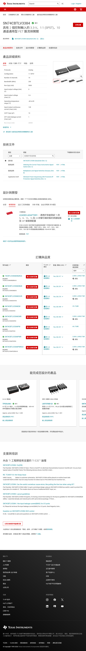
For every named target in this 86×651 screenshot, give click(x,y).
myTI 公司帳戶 (7, 603)
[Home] (14, 3)
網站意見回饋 (57, 643)
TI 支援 (38, 534)
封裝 (47, 576)
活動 (4, 576)
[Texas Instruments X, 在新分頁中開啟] (62, 600)
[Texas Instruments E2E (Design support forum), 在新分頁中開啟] (54, 607)
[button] (5, 9)
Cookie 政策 (14, 643)
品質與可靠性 (50, 580)
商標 (48, 643)
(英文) (42, 39)
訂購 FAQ (6, 611)
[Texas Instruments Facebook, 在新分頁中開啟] (54, 600)
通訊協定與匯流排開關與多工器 (47, 14)
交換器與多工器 (13, 14)
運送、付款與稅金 (9, 607)
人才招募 (6, 565)
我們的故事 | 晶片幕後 (10, 572)
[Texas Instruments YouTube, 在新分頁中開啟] (62, 607)
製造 (4, 583)
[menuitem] (75, 9)
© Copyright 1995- (10, 646)
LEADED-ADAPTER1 (28, 215)
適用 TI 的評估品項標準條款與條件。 (15, 241)
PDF (27, 234)
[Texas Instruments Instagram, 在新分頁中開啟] (47, 600)
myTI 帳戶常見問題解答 (53, 583)
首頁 (4, 14)
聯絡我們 (49, 561)
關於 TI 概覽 (7, 561)
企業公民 (6, 587)
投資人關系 (6, 580)
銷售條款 (33, 643)
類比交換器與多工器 (27, 14)
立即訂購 (78, 25)
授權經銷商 (6, 614)
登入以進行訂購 (74, 213)
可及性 (5, 643)
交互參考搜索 (50, 568)
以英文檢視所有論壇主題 (13, 524)
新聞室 (5, 568)
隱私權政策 (24, 643)
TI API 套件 (6, 599)
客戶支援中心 (50, 572)
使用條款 (49, 529)
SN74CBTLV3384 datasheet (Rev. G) (26, 39)
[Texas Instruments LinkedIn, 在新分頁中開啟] (47, 607)
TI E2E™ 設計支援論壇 (53, 565)
